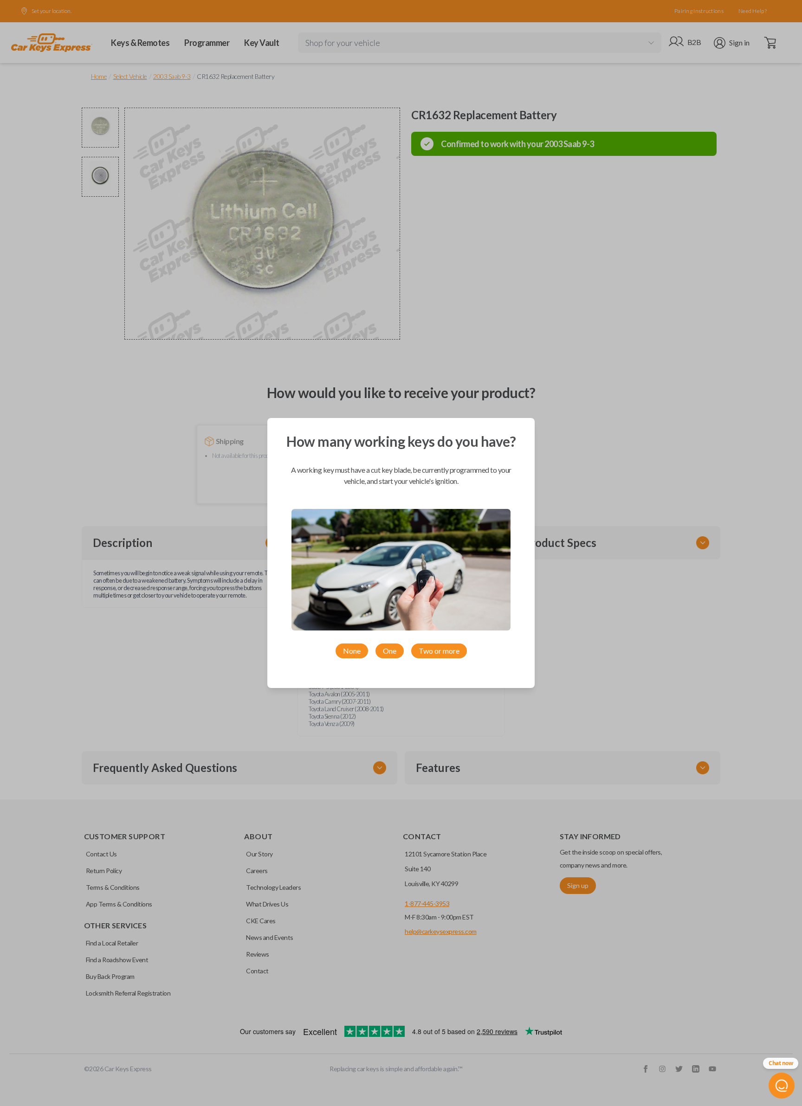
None (352, 650)
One (389, 650)
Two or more (439, 650)
